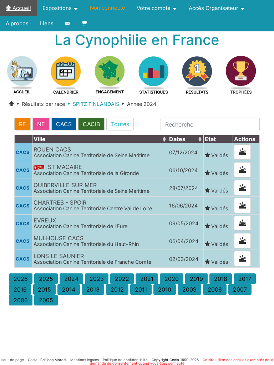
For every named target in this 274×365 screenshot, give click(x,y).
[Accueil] (11, 104)
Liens (47, 23)
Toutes (120, 124)
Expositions (57, 8)
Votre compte (154, 8)
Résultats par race (39, 104)
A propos (17, 23)
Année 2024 (137, 104)
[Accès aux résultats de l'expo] (242, 152)
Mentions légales (84, 360)
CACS (64, 124)
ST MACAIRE (86, 169)
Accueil (21, 8)
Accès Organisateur (214, 8)
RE (22, 124)
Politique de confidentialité (125, 360)
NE (41, 124)
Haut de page (12, 360)
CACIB (91, 124)
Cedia (32, 360)
